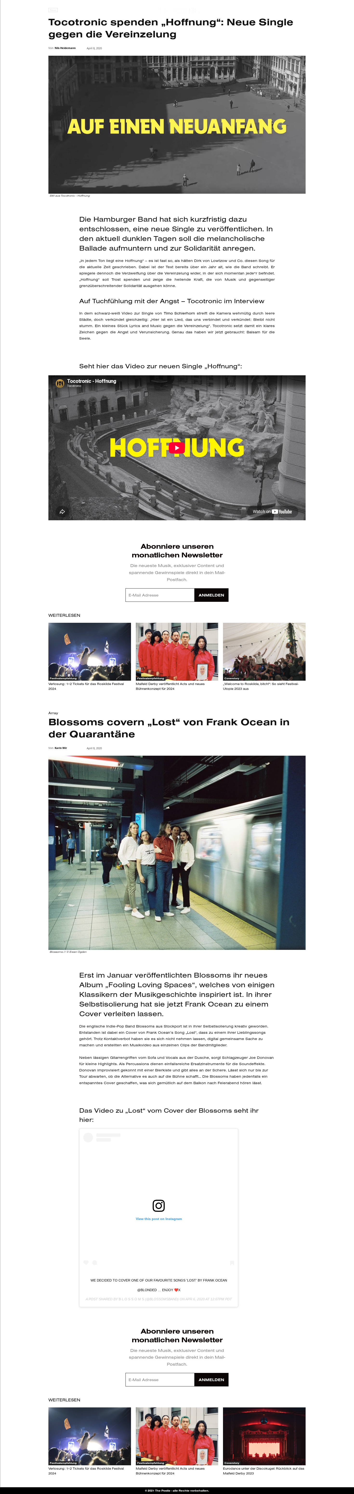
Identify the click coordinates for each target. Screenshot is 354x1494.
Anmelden (211, 595)
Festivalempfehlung (63, 678)
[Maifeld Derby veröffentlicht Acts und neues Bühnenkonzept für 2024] (177, 652)
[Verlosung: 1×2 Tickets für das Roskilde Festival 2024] (89, 652)
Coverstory (231, 678)
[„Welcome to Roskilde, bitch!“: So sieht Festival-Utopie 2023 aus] (264, 652)
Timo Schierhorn (179, 313)
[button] (333, 11)
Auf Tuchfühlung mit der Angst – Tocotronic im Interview (171, 301)
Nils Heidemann (65, 48)
